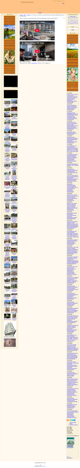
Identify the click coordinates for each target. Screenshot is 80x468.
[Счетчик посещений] (70, 447)
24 (71, 23)
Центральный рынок (7, 187)
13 (75, 20)
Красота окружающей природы (14, 187)
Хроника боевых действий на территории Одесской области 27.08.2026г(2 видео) (72, 171)
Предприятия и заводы (7, 262)
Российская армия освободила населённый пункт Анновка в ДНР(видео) (72, 374)
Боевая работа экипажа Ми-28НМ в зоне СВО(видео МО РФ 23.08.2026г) (72, 406)
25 (72, 23)
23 (69, 23)
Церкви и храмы (7, 135)
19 (74, 22)
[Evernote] (71, 420)
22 (68, 23)
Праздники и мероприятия (14, 159)
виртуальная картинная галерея (7, 210)
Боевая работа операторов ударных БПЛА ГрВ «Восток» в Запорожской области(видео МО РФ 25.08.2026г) (72, 310)
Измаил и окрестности (14, 229)
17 (71, 22)
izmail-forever (34, 63)
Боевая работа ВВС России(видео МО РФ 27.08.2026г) (71, 133)
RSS (63, 3)
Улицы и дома (14, 111)
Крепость (7, 283)
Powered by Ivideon (15, 87)
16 (69, 22)
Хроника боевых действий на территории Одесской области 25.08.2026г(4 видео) (72, 400)
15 (68, 22)
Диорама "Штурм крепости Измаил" (7, 254)
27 (75, 23)
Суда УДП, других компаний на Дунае (7, 159)
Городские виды (7, 105)
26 (74, 23)
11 (72, 20)
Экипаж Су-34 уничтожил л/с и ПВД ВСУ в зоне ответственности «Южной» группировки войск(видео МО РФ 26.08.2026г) (72, 280)
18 (72, 22)
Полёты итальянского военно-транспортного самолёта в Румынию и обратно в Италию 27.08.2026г (72, 107)
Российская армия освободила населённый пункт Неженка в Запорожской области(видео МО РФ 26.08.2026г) (72, 296)
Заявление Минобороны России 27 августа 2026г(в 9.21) (72, 165)
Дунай (7, 111)
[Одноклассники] (67, 420)
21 (77, 22)
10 (71, 20)
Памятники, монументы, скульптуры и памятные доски (14, 178)
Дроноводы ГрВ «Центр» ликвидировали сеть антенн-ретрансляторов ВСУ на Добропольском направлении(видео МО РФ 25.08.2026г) (72, 356)
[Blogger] (69, 420)
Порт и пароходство (14, 105)
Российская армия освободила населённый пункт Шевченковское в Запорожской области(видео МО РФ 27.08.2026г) (72, 140)
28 (77, 23)
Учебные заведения (14, 149)
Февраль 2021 (73, 16)
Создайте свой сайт (73, 424)
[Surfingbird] (73, 420)
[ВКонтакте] (74, 420)
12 (74, 20)
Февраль (28, 14)
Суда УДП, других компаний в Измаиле (7, 126)
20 (75, 22)
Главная (40, 12)
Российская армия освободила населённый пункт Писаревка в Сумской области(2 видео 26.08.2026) (72, 288)
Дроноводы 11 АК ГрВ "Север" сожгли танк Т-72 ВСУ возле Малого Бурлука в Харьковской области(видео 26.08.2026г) (72, 197)
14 (77, 20)
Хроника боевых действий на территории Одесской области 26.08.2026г (72, 303)
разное (7, 312)
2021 (25, 14)
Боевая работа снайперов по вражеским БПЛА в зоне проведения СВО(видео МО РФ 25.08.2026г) (72, 242)
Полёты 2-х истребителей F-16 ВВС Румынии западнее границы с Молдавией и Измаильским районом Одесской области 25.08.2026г (72, 329)
